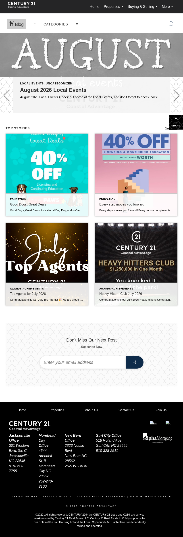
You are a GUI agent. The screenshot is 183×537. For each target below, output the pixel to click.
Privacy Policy (57, 496)
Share (175, 125)
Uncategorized (59, 83)
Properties (114, 9)
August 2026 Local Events (53, 90)
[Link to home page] (24, 6)
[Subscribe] (134, 362)
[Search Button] (171, 24)
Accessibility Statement (101, 496)
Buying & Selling (143, 9)
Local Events (32, 83)
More (168, 9)
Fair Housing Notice (150, 496)
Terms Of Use (25, 496)
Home (94, 6)
